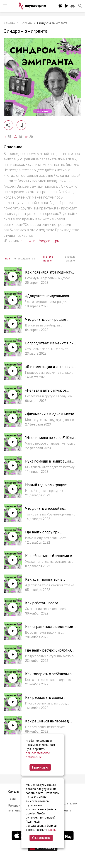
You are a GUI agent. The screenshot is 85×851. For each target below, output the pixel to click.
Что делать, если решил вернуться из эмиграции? (47, 321)
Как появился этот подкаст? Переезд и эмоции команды (49, 274)
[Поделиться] (8, 125)
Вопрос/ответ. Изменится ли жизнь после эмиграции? (49, 345)
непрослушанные (24, 258)
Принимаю (40, 767)
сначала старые (70, 258)
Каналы (9, 23)
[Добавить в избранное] (21, 125)
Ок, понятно (41, 838)
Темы (12, 798)
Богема (26, 23)
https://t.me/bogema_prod (41, 241)
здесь (52, 829)
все (7, 258)
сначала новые (47, 258)
